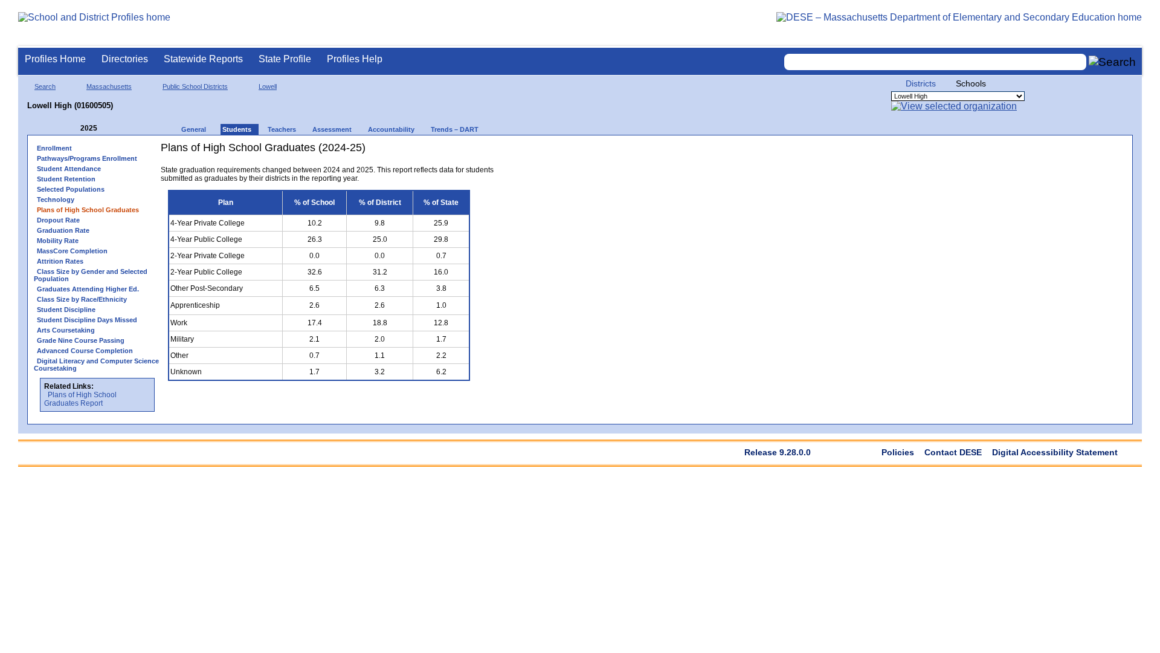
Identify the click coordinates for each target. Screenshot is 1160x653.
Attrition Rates (60, 261)
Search (45, 86)
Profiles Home (55, 59)
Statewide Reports (203, 59)
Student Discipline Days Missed (87, 319)
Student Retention (66, 179)
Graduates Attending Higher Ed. (88, 289)
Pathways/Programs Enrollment (87, 158)
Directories (125, 59)
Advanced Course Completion (85, 350)
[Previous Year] (71, 128)
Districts (921, 83)
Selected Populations (71, 189)
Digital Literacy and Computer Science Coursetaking (96, 364)
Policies (897, 452)
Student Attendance (69, 168)
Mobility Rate (58, 240)
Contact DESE (953, 452)
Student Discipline (66, 309)
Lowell (268, 86)
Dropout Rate (58, 220)
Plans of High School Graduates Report (80, 399)
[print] (447, 152)
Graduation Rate (63, 230)
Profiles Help (354, 59)
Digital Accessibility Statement (1055, 452)
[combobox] (935, 62)
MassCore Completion (72, 251)
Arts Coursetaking (66, 330)
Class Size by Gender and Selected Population (90, 275)
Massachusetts (109, 86)
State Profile (285, 59)
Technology (55, 199)
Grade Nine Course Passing (80, 340)
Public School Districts (195, 86)
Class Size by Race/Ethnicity (82, 299)
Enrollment (54, 148)
